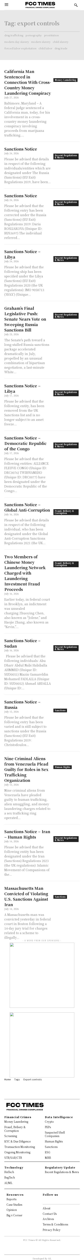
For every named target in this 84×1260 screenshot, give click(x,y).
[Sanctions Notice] (66, 152)
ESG (47, 1152)
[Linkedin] (51, 1200)
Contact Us (50, 1213)
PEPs (48, 1127)
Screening (10, 1136)
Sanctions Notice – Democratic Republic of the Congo (25, 443)
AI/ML (8, 1183)
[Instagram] (48, 1200)
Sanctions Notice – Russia (22, 704)
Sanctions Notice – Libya (22, 254)
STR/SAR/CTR (13, 1157)
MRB (48, 1157)
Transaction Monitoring (19, 1147)
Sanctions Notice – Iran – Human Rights (27, 834)
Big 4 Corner (14, 1215)
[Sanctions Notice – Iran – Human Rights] (66, 835)
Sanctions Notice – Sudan (22, 643)
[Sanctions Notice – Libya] (66, 255)
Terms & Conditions (55, 1224)
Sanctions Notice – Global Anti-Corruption (27, 507)
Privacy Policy (52, 1230)
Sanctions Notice (20, 149)
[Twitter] (55, 1200)
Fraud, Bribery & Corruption (64, 512)
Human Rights (62, 767)
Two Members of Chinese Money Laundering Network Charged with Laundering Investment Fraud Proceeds (25, 573)
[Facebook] (44, 1200)
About (46, 1208)
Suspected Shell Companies (55, 1134)
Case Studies (14, 1204)
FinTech (9, 1172)
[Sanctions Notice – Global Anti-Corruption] (66, 508)
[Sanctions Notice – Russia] (66, 705)
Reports (11, 1199)
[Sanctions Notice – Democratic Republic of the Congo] (66, 441)
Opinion (11, 1210)
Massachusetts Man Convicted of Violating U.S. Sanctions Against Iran (26, 896)
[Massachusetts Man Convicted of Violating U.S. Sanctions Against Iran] (66, 892)
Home (7, 1079)
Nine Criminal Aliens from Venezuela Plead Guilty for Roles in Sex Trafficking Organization (26, 769)
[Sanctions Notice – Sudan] (66, 644)
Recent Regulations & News (66, 156)
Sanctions (60, 710)
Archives (48, 1219)
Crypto (49, 1121)
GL (49, 1258)
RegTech (9, 1177)
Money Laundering (65, 79)
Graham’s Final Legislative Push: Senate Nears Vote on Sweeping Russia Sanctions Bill (25, 319)
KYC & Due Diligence (17, 1141)
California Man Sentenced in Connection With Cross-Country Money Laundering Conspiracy (27, 82)
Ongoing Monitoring (17, 1152)
